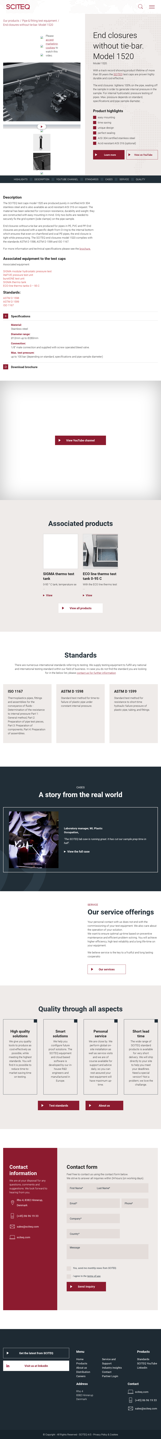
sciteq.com (23, 1237)
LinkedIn (142, 1367)
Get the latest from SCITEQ (36, 1353)
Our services (107, 969)
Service (124, 179)
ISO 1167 (8, 305)
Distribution (83, 1372)
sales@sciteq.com (28, 1226)
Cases (109, 179)
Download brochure (24, 367)
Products (81, 1363)
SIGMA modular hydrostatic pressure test (27, 271)
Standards (91, 179)
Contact (106, 1372)
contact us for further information (96, 673)
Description (41, 179)
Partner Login (110, 1376)
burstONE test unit (13, 278)
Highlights (21, 179)
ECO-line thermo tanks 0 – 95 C (21, 285)
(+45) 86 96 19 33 (28, 1216)
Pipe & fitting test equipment (39, 20)
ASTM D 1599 (11, 301)
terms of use (93, 1276)
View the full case (78, 851)
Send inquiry (86, 1286)
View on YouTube (143, 154)
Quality (140, 179)
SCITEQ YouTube (147, 1363)
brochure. (85, 248)
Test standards (58, 1105)
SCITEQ (118, 74)
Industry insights (112, 1367)
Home (79, 1359)
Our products (11, 20)
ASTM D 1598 (11, 298)
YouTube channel (67, 179)
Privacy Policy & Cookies (105, 1434)
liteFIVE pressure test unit (18, 275)
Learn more (110, 154)
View (49, 595)
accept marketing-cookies (52, 43)
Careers (81, 1376)
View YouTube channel (80, 440)
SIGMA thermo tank (14, 282)
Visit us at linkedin (36, 1366)
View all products (81, 608)
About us (104, 1105)
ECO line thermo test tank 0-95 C (99, 576)
